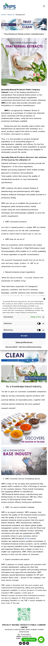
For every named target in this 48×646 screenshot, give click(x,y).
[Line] (24, 643)
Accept (24, 335)
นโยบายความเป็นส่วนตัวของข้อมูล (30, 347)
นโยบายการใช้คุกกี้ (11, 347)
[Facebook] (20, 643)
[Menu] (44, 6)
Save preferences (24, 342)
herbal (26, 538)
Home (3, 15)
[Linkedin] (27, 643)
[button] (44, 299)
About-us (10, 15)
